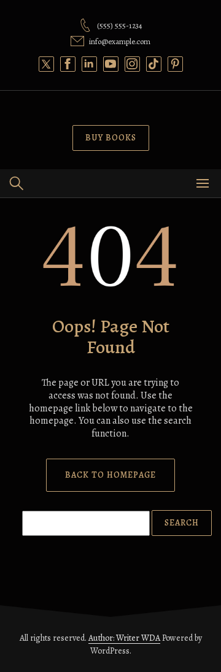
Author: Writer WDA (124, 638)
